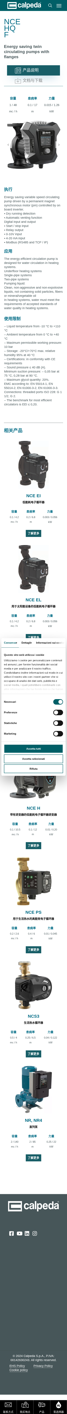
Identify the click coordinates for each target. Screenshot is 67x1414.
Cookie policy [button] (18, 1370)
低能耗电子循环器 (33, 502)
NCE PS (33, 912)
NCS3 (33, 1016)
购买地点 (25, 1411)
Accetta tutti (33, 748)
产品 (41, 1411)
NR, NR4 (33, 1120)
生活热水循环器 (33, 1022)
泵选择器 (58, 1411)
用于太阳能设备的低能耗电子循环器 (33, 606)
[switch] (58, 712)
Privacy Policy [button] (43, 1366)
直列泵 (33, 1126)
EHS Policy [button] (17, 1366)
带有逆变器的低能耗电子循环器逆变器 (33, 814)
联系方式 (8, 1411)
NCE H (33, 808)
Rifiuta (33, 768)
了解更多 (33, 533)
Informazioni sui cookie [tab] (50, 642)
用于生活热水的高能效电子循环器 (33, 918)
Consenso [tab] (10, 642)
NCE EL (33, 599)
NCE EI (33, 495)
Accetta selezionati (33, 758)
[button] (58, 5)
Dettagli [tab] (26, 642)
